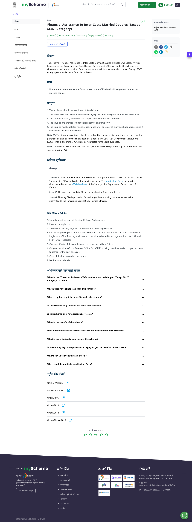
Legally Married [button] (95, 36)
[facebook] (161, 47)
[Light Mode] (177, 5)
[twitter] (171, 47)
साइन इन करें (145, 5)
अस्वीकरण (63, 499)
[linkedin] (161, 52)
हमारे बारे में (64, 475)
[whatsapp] (156, 52)
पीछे (17, 14)
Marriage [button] (107, 36)
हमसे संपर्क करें (65, 480)
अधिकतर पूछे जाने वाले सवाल (69, 494)
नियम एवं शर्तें (64, 503)
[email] (156, 47)
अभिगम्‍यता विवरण (66, 489)
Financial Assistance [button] (66, 36)
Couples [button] (52, 36)
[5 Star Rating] (106, 435)
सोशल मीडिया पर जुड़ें (26, 490)
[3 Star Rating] (96, 435)
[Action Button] (33, 5)
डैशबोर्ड (62, 508)
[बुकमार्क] (143, 21)
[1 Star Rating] (85, 435)
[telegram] (166, 47)
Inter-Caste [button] (81, 36)
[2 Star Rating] (90, 435)
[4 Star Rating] (101, 435)
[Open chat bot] (184, 515)
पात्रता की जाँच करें (57, 44)
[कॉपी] (166, 52)
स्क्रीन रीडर (64, 485)
